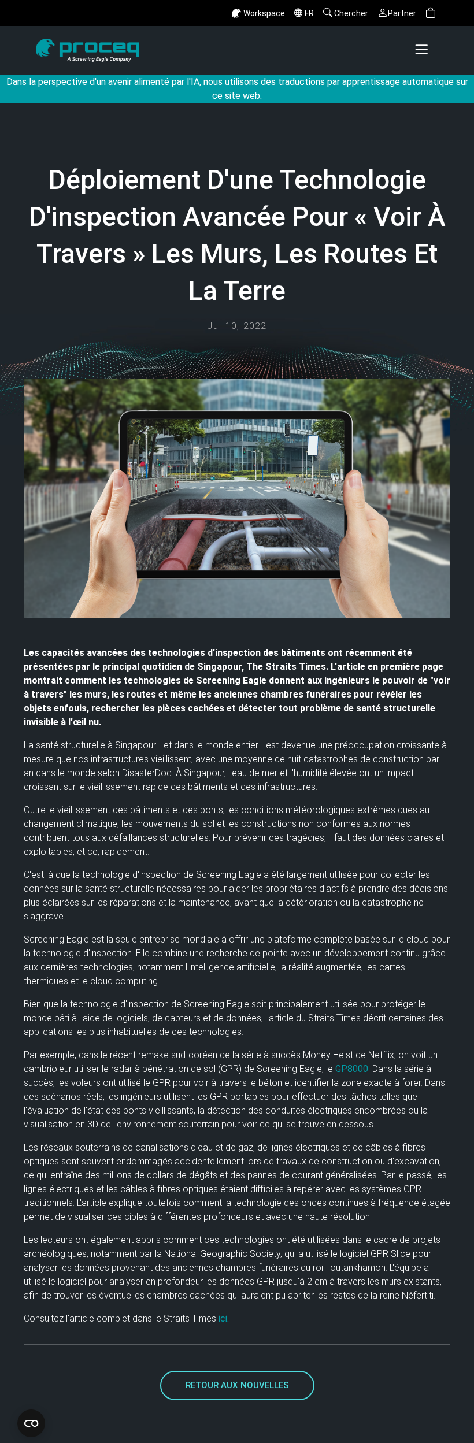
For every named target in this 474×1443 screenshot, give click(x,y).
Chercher (351, 13)
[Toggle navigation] (422, 50)
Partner (402, 13)
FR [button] (309, 13)
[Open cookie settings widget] (31, 1423)
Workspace (264, 13)
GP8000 (351, 1068)
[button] (430, 13)
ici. (222, 1318)
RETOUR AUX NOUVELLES (237, 1385)
